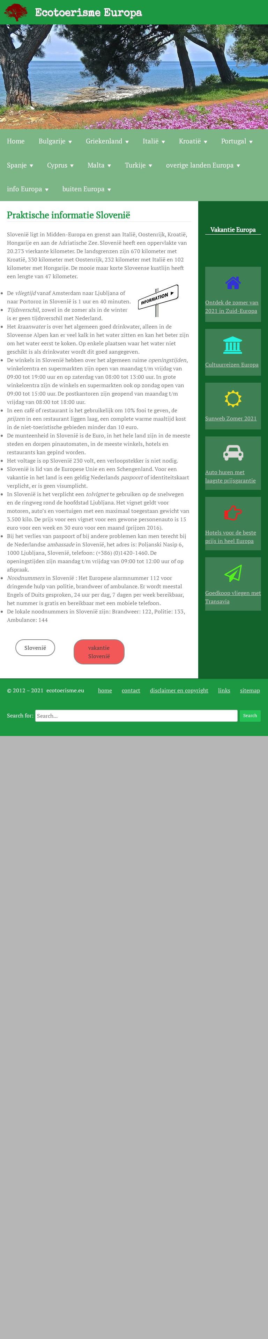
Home (16, 141)
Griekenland (104, 141)
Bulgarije (52, 141)
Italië (151, 141)
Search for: (20, 715)
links (224, 690)
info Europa (24, 188)
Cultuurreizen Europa (232, 364)
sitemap (250, 690)
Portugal (233, 141)
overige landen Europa (200, 165)
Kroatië (190, 141)
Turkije (135, 165)
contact (131, 690)
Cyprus (57, 165)
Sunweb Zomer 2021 (231, 418)
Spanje (17, 165)
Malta (96, 165)
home (105, 690)
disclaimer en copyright (179, 690)
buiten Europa (83, 188)
